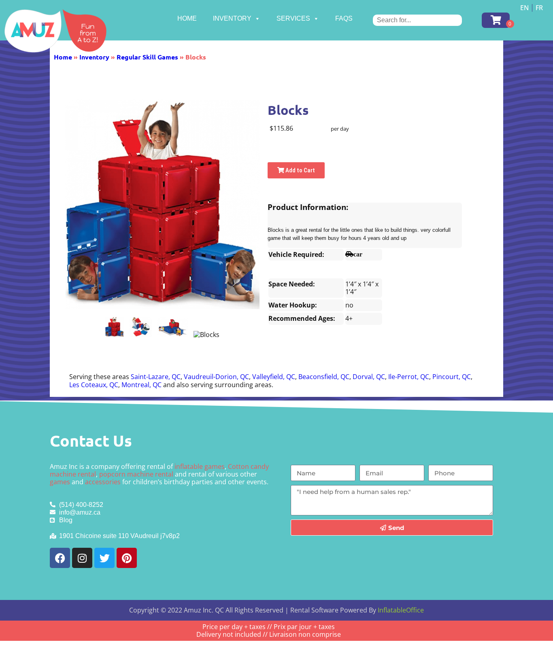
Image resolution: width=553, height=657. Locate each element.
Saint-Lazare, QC (156, 376)
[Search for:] (417, 20)
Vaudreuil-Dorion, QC (216, 376)
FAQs (344, 18)
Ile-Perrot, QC (408, 376)
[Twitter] (104, 558)
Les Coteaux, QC (93, 384)
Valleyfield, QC (273, 376)
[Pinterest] (127, 558)
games (60, 481)
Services (293, 18)
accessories (103, 481)
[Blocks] (114, 327)
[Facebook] (60, 558)
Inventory (232, 18)
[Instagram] (82, 558)
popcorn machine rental (136, 474)
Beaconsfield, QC (323, 376)
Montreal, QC (141, 384)
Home (187, 18)
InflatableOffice (401, 610)
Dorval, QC (369, 376)
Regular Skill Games (147, 57)
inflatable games (199, 466)
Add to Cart (299, 170)
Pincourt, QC (451, 376)
